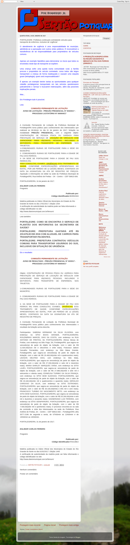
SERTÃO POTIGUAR (92, 263)
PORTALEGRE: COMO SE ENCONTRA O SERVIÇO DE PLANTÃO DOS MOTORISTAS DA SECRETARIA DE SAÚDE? (49, 225)
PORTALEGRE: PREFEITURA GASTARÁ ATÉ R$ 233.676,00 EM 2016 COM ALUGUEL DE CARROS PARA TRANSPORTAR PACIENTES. (49, 234)
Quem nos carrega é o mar (103, 158)
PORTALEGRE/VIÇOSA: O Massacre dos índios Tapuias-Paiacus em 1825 (100, 108)
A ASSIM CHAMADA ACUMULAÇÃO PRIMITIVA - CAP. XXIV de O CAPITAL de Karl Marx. (96, 94)
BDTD (101, 224)
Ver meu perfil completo (91, 266)
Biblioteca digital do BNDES (102, 229)
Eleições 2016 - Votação (103, 171)
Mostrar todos (107, 256)
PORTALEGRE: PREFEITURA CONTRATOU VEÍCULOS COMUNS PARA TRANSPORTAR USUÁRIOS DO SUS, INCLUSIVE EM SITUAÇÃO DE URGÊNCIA (49, 243)
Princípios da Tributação (91, 82)
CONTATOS (87, 48)
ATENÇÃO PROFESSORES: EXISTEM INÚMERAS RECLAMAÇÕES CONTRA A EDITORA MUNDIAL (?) (96, 136)
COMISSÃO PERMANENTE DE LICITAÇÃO (49, 108)
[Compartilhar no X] (59, 465)
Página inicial (50, 525)
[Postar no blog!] (57, 465)
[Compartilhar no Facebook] (61, 465)
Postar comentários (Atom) (34, 529)
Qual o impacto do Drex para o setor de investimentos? (103, 184)
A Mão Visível (103, 155)
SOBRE (85, 46)
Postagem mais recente (30, 525)
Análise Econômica (103, 179)
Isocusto (94, 122)
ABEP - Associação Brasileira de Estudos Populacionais (104, 166)
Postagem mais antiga (69, 525)
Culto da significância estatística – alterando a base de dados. (104, 196)
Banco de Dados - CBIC (103, 210)
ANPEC (101, 175)
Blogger (77, 537)
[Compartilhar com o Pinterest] (63, 465)
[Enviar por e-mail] (55, 465)
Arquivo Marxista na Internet (103, 204)
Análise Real (103, 190)
